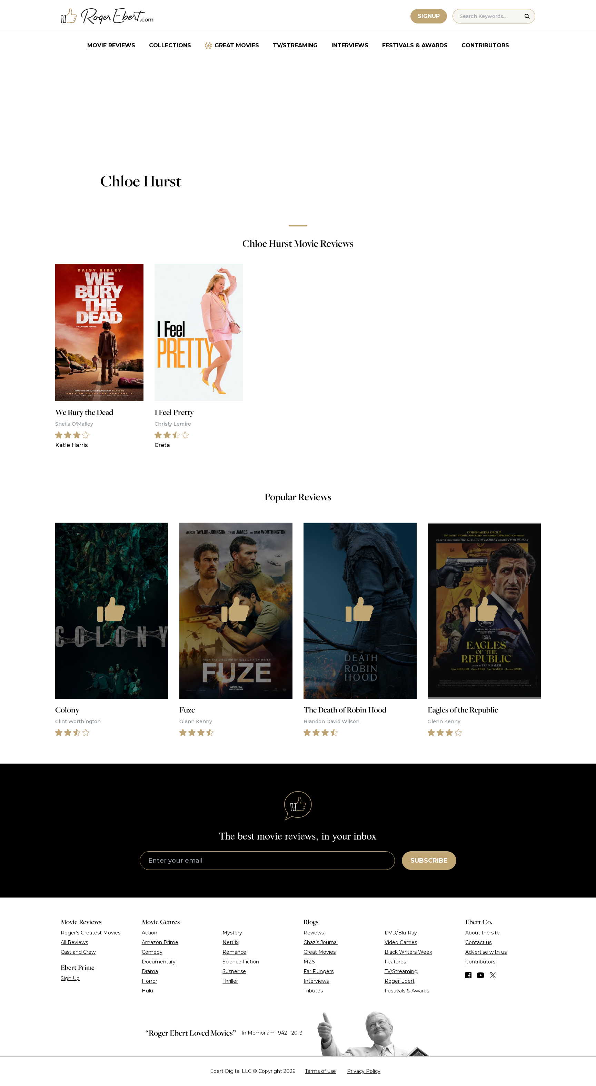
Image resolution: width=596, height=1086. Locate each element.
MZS (309, 962)
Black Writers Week (408, 952)
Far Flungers (319, 971)
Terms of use (320, 1071)
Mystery (232, 933)
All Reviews (74, 942)
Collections (170, 45)
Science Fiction (240, 962)
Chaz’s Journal (321, 942)
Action (149, 933)
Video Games (401, 942)
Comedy (152, 952)
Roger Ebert (400, 981)
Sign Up (70, 978)
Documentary (159, 962)
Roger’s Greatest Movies (90, 933)
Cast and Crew (78, 952)
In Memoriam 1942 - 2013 (271, 1033)
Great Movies (237, 45)
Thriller (230, 981)
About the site (482, 933)
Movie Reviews (111, 45)
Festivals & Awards (415, 45)
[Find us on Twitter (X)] (493, 975)
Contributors (485, 45)
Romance (234, 952)
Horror (149, 981)
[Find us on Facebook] (468, 975)
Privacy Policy (363, 1071)
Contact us (478, 942)
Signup (429, 16)
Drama (150, 971)
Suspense (234, 971)
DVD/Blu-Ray (401, 933)
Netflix (230, 942)
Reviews (314, 933)
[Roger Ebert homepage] (107, 16)
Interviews (349, 45)
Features (395, 962)
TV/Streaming (295, 45)
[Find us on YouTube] (480, 975)
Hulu (147, 991)
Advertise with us (486, 952)
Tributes (313, 991)
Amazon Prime (160, 942)
